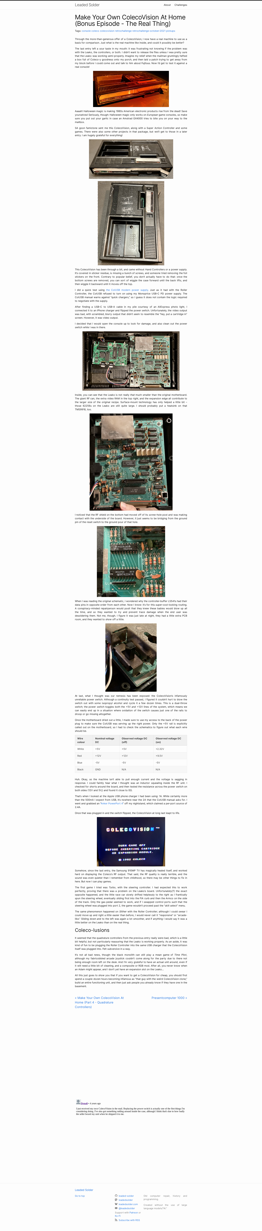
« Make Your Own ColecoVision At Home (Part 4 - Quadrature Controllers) (99, 1002)
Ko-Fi (118, 1215)
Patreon (133, 1212)
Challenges (181, 4)
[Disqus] (131, 1054)
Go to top (80, 1195)
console (86, 30)
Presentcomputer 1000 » (169, 998)
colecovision (107, 30)
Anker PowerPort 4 (112, 803)
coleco (95, 30)
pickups (170, 30)
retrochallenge (123, 30)
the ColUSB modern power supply (127, 289)
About (167, 4)
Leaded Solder (87, 4)
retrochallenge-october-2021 (148, 30)
